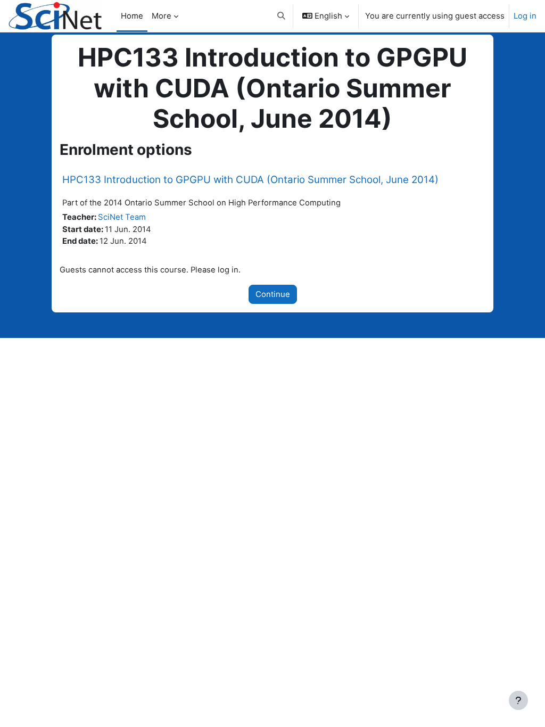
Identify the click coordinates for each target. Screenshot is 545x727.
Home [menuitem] (132, 16)
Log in (525, 16)
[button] (281, 16)
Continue (272, 294)
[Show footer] (518, 700)
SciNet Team (122, 217)
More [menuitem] (161, 16)
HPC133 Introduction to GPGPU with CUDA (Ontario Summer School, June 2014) (250, 180)
